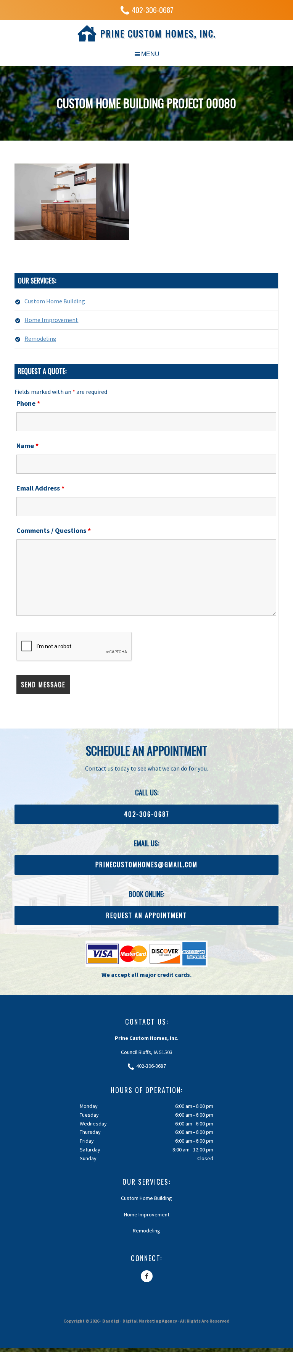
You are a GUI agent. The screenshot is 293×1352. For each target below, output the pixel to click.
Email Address (40, 488)
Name (27, 445)
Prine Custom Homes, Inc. (158, 33)
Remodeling (40, 338)
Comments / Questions (53, 530)
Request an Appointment (146, 915)
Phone (28, 403)
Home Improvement (51, 320)
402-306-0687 (152, 9)
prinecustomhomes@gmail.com (146, 864)
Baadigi (110, 1321)
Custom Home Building (54, 301)
